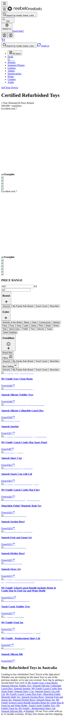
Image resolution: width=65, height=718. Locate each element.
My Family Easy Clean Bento (43, 683)
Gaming (12, 79)
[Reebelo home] (25, 10)
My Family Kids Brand (23, 361)
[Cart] (3, 41)
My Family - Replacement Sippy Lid (37, 708)
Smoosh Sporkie (23, 688)
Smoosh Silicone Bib (12, 711)
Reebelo (30, 711)
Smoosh (6, 361)
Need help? (18, 31)
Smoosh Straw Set (46, 699)
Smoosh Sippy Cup (24, 691)
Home (11, 76)
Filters (5, 358)
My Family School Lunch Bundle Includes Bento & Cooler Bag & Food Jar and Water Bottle (32, 702)
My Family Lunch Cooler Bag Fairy (24, 694)
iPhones (11, 62)
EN (7, 21)
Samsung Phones (16, 65)
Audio (11, 82)
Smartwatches (14, 73)
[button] (8, 345)
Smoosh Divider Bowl (24, 699)
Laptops (12, 68)
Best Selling (8, 366)
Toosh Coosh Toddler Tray (42, 705)
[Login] (4, 35)
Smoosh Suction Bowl (33, 697)
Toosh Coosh (41, 361)
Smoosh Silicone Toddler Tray (17, 685)
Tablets (11, 71)
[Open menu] (4, 3)
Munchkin (54, 361)
